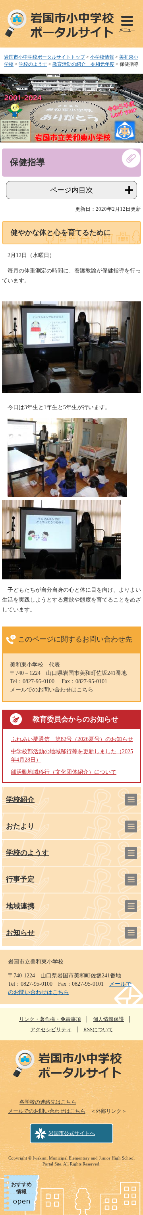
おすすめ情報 (21, 1187)
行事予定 (20, 879)
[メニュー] (127, 24)
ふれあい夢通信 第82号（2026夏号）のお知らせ (72, 739)
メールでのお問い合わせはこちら (51, 690)
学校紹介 (20, 800)
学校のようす (33, 64)
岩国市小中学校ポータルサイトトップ (44, 57)
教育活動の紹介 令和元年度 (83, 64)
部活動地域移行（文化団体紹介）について (63, 772)
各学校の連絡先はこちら (47, 1102)
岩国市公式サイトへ (71, 1133)
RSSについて (98, 1029)
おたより (20, 826)
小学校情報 (102, 57)
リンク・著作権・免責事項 (50, 1019)
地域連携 (20, 906)
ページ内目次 (71, 190)
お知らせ (20, 933)
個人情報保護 (108, 1019)
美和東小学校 (26, 665)
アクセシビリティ (51, 1029)
